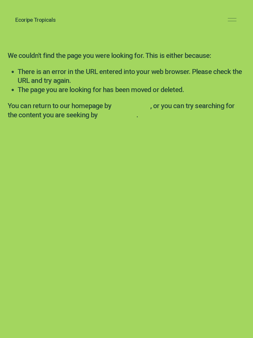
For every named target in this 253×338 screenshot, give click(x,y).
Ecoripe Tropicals (35, 20)
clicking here (131, 106)
